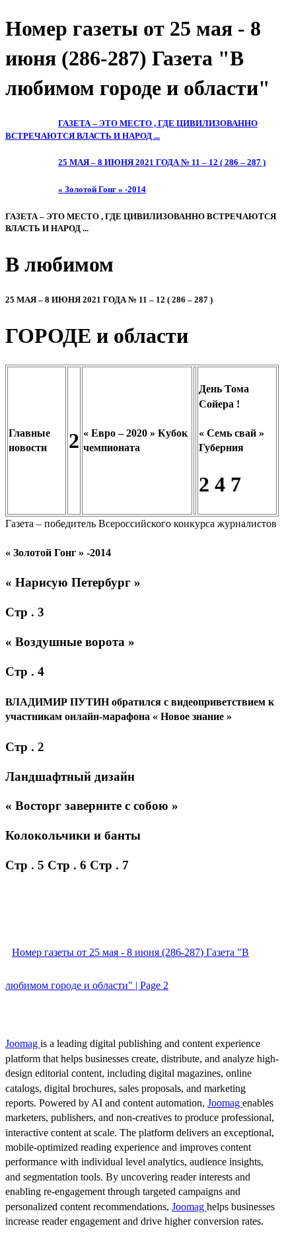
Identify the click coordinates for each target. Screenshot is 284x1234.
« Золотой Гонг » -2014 (102, 189)
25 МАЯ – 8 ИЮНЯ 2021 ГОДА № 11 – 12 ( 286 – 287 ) (162, 162)
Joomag (22, 1043)
